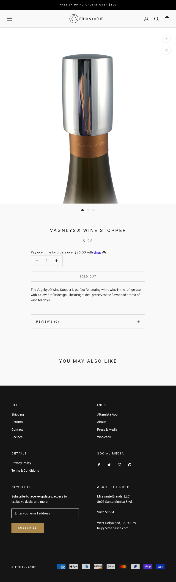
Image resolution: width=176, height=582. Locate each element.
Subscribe (27, 527)
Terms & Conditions (25, 470)
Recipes (16, 437)
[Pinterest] (129, 464)
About (101, 422)
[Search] (156, 18)
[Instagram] (119, 464)
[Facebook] (98, 464)
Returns (17, 422)
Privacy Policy (21, 463)
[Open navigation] (9, 19)
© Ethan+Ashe (23, 567)
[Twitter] (109, 464)
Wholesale (104, 437)
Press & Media (107, 429)
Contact (17, 429)
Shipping (17, 414)
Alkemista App (107, 414)
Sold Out (88, 276)
